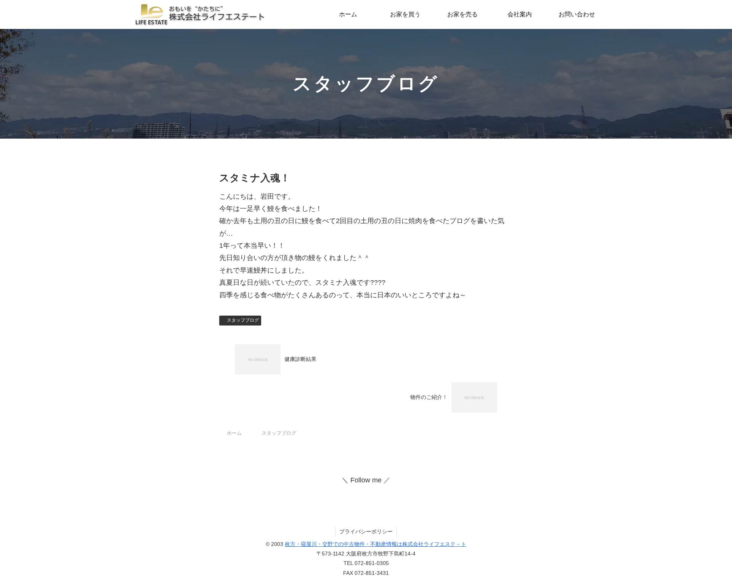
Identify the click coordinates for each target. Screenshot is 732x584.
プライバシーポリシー (366, 531)
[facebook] (358, 492)
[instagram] (373, 492)
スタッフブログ (243, 320)
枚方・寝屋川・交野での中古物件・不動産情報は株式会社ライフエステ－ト (375, 544)
